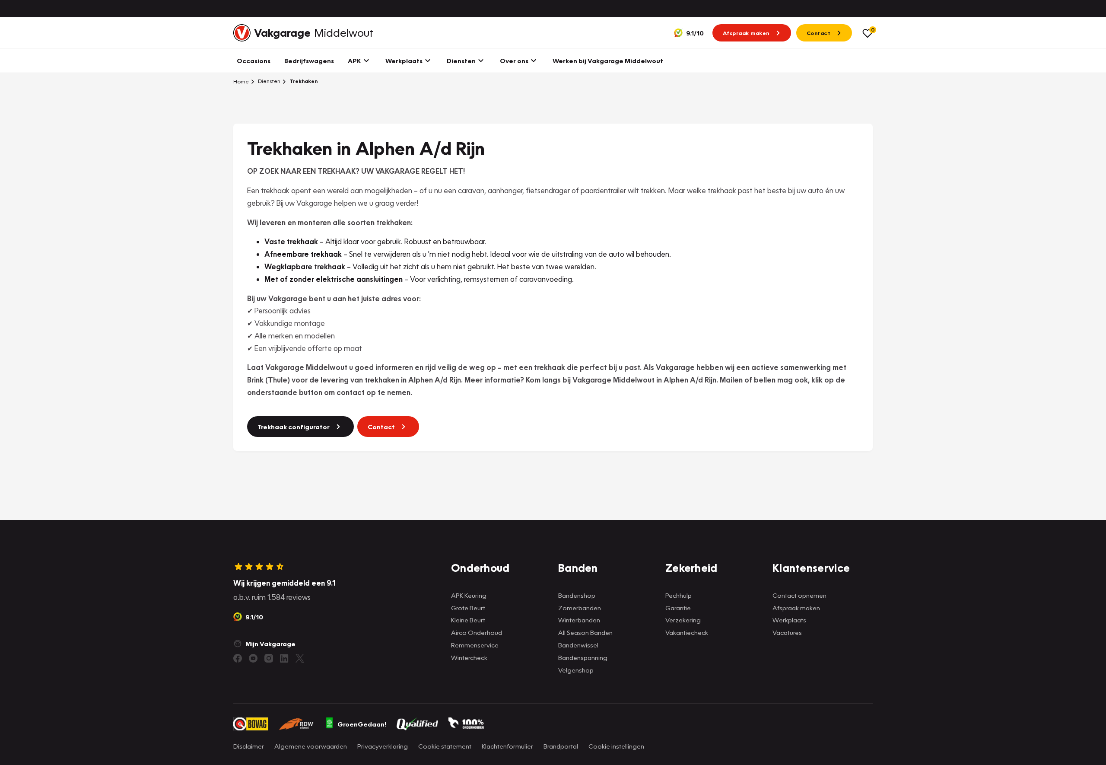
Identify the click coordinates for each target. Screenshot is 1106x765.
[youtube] (253, 658)
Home (241, 81)
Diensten (268, 81)
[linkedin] (284, 658)
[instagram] (268, 658)
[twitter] (300, 658)
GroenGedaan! (361, 724)
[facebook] (237, 658)
